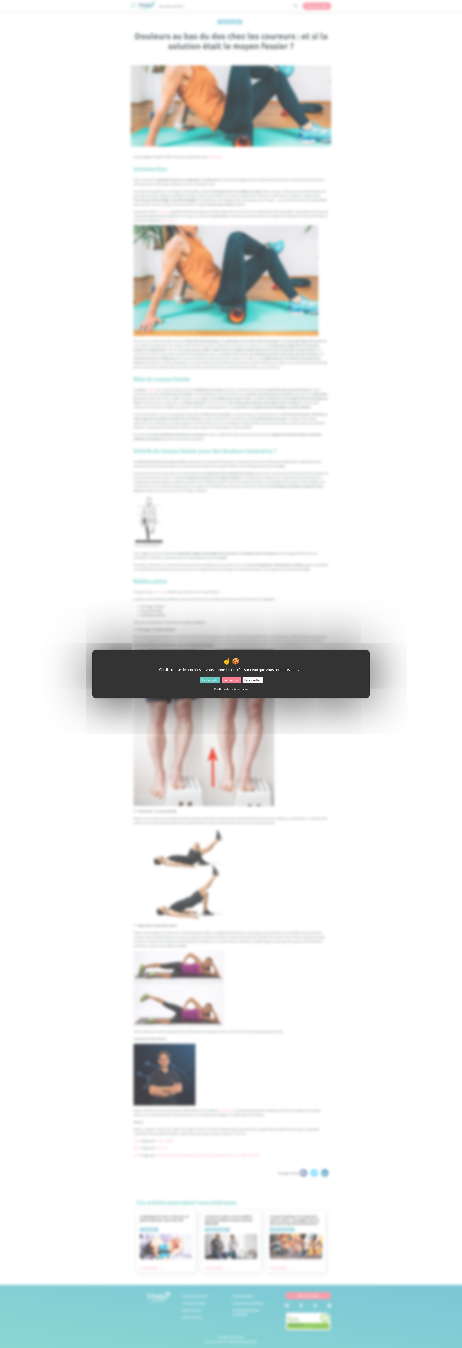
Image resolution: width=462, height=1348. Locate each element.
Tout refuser (231, 680)
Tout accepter (210, 680)
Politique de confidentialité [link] (231, 689)
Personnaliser (252, 680)
